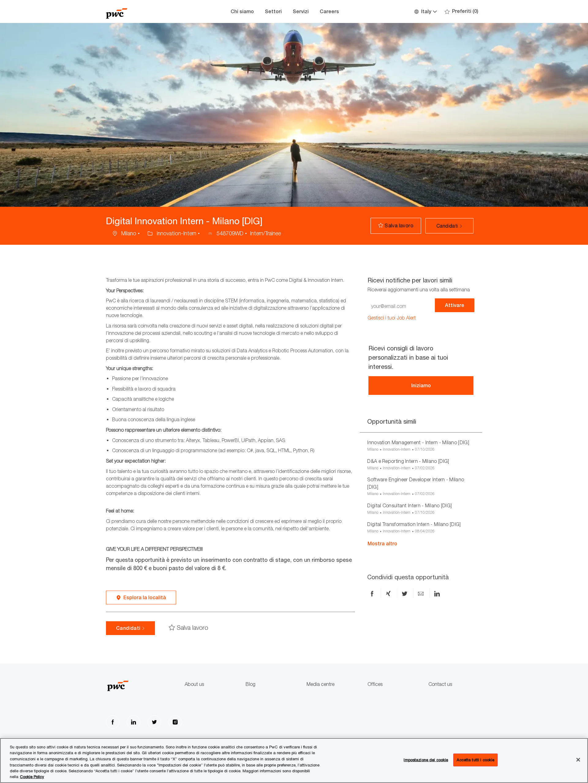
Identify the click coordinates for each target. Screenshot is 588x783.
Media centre (320, 684)
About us (194, 684)
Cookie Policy (32, 776)
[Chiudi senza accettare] (578, 759)
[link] (392, 318)
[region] (294, 760)
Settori (273, 11)
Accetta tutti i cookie (475, 759)
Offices (375, 684)
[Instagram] (175, 722)
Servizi (301, 11)
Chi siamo (242, 11)
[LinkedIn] (133, 722)
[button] (425, 11)
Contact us (440, 684)
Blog (250, 684)
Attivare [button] (454, 305)
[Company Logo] (136, 11)
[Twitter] (154, 722)
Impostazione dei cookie (426, 759)
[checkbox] (396, 226)
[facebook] (112, 722)
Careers (329, 11)
